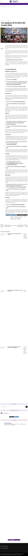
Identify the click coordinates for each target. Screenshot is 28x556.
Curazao (12, 216)
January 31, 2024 (23, 86)
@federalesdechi (12, 161)
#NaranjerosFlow (20, 122)
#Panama (18, 163)
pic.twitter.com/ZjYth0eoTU (11, 124)
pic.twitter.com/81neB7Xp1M (19, 204)
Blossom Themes (7, 554)
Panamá (25, 216)
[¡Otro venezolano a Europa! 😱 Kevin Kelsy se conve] (5, 444)
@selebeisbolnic (12, 186)
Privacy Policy (19, 554)
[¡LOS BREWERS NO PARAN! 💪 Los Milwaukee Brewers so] (5, 489)
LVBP (14, 216)
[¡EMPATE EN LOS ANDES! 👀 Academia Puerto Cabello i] (23, 527)
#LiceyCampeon (22, 82)
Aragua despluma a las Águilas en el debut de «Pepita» (14, 290)
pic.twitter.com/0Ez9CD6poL (11, 144)
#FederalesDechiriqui (12, 163)
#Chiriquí (21, 163)
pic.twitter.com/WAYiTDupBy (11, 164)
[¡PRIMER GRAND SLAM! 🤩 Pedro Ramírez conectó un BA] (23, 476)
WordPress (15, 554)
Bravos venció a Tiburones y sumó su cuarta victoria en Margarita (13, 347)
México (18, 216)
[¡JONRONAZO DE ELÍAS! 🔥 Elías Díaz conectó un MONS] (14, 527)
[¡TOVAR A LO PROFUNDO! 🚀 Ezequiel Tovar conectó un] (23, 437)
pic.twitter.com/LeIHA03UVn (16, 84)
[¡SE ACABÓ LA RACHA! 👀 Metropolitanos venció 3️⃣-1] (5, 527)
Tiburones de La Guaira (10, 136)
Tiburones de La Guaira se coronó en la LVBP (14, 59)
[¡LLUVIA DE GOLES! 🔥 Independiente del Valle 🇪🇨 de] (14, 440)
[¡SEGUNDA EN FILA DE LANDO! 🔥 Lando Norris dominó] (14, 475)
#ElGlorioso (8, 84)
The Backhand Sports (8, 553)
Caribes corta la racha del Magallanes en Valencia (14, 234)
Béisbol (8, 20)
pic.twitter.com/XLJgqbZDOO (21, 186)
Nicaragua (21, 216)
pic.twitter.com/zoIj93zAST (20, 101)
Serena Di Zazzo (2, 48)
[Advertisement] (14, 12)
